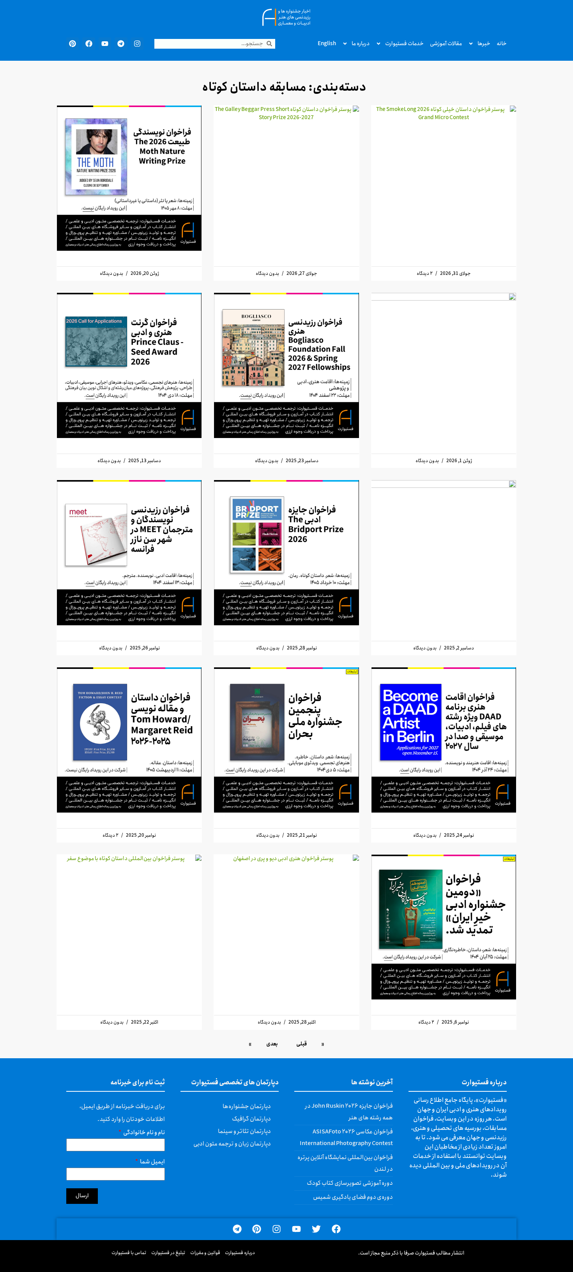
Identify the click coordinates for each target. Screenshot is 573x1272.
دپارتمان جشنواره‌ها (247, 1106)
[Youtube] (105, 43)
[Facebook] (88, 43)
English (327, 43)
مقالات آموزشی (446, 43)
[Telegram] (121, 43)
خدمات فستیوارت (404, 43)
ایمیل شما (152, 1162)
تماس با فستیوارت (129, 1252)
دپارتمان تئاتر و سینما (244, 1131)
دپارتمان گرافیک (251, 1119)
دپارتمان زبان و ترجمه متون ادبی (232, 1144)
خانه (502, 43)
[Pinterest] (72, 43)
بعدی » (263, 1044)
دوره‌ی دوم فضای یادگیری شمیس (353, 1197)
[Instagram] (137, 43)
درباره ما (361, 43)
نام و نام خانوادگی (143, 1133)
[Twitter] (316, 1229)
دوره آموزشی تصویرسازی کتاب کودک (350, 1183)
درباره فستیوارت (240, 1252)
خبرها (484, 43)
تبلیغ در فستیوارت (168, 1252)
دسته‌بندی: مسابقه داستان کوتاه (284, 87)
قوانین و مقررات (205, 1252)
